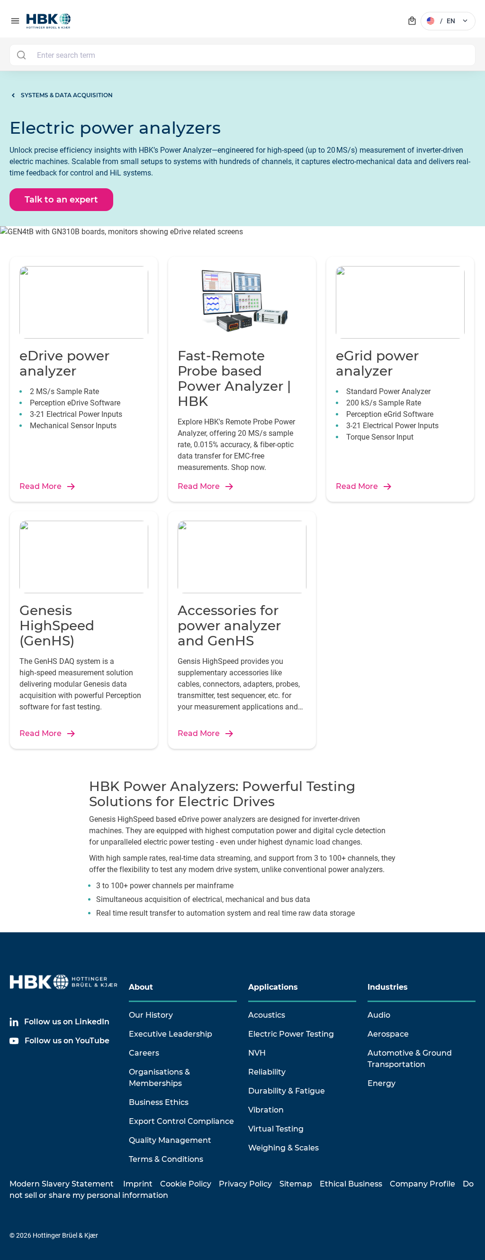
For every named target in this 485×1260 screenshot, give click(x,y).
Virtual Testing (276, 1128)
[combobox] (242, 55)
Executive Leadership (170, 1034)
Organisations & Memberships (159, 1077)
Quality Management (170, 1140)
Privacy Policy (245, 1183)
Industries (388, 987)
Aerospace (388, 1034)
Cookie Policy (185, 1183)
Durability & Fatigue (286, 1090)
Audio (379, 1015)
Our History (151, 1015)
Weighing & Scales (283, 1147)
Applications (273, 987)
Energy (381, 1083)
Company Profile (422, 1183)
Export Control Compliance (181, 1121)
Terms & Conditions (166, 1159)
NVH (257, 1053)
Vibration (266, 1109)
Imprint (138, 1183)
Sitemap (295, 1183)
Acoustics (266, 1015)
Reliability (267, 1071)
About (141, 987)
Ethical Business (351, 1183)
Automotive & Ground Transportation (410, 1058)
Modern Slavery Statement (61, 1183)
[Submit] (21, 55)
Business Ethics (159, 1102)
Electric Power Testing (291, 1034)
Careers (144, 1053)
